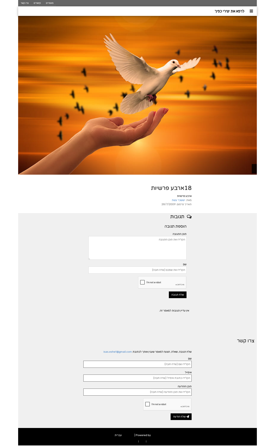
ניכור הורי (151, 441)
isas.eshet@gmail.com (117, 351)
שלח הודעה (179, 416)
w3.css (156, 435)
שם (185, 264)
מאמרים (49, 3)
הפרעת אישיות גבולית (129, 441)
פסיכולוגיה (128, 435)
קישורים (37, 3)
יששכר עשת (178, 200)
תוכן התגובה (180, 234)
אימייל (188, 372)
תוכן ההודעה (185, 386)
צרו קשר (25, 3)
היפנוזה (142, 441)
